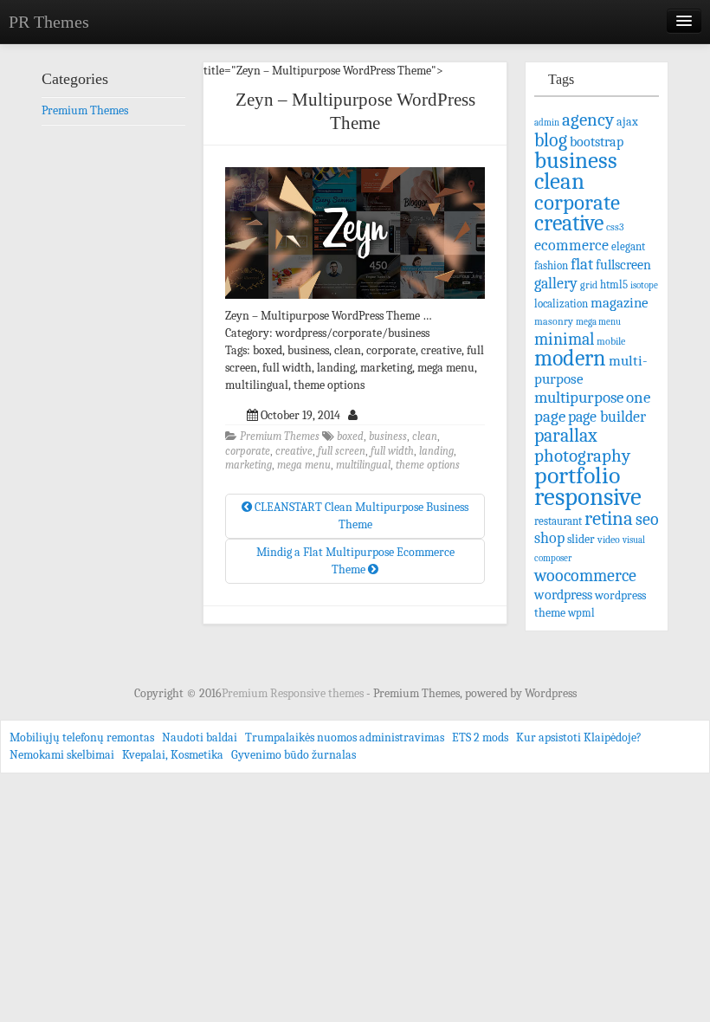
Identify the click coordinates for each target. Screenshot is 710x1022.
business (388, 436)
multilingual (363, 465)
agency (588, 119)
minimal (564, 339)
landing (436, 451)
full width (392, 451)
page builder (607, 416)
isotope (644, 285)
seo (647, 519)
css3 (615, 227)
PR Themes (49, 21)
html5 (614, 284)
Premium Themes (280, 436)
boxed (350, 436)
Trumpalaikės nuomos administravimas (344, 737)
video (608, 540)
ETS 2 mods (480, 737)
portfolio (577, 475)
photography (582, 455)
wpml (581, 613)
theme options (428, 465)
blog (550, 140)
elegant (628, 246)
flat (582, 264)
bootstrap (596, 141)
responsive (588, 496)
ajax (627, 121)
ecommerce (571, 245)
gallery (556, 283)
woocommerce (585, 575)
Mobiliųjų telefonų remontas (82, 737)
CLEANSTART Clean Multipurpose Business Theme (360, 516)
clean (424, 436)
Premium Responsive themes (294, 693)
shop (549, 538)
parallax (565, 435)
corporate (247, 451)
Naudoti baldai (199, 737)
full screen (341, 451)
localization (561, 303)
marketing (248, 465)
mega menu (304, 465)
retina (608, 518)
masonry (553, 321)
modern (570, 358)
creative (294, 451)
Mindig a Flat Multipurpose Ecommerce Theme (355, 561)
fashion (551, 265)
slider (581, 539)
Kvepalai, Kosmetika (172, 754)
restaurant (558, 521)
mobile (611, 341)
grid (588, 285)
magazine (620, 302)
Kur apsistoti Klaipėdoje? (579, 737)
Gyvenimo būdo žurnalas (293, 754)
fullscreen (623, 265)
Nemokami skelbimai (62, 754)
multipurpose (578, 397)
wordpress (563, 594)
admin (546, 122)
